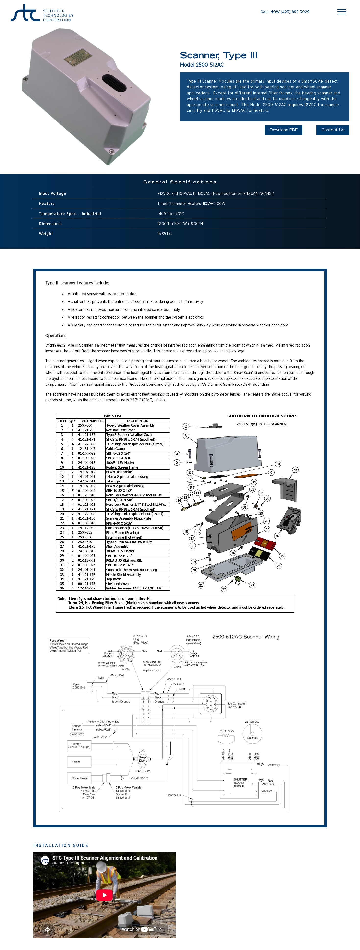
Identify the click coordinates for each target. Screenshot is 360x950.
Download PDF (284, 130)
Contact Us (332, 130)
